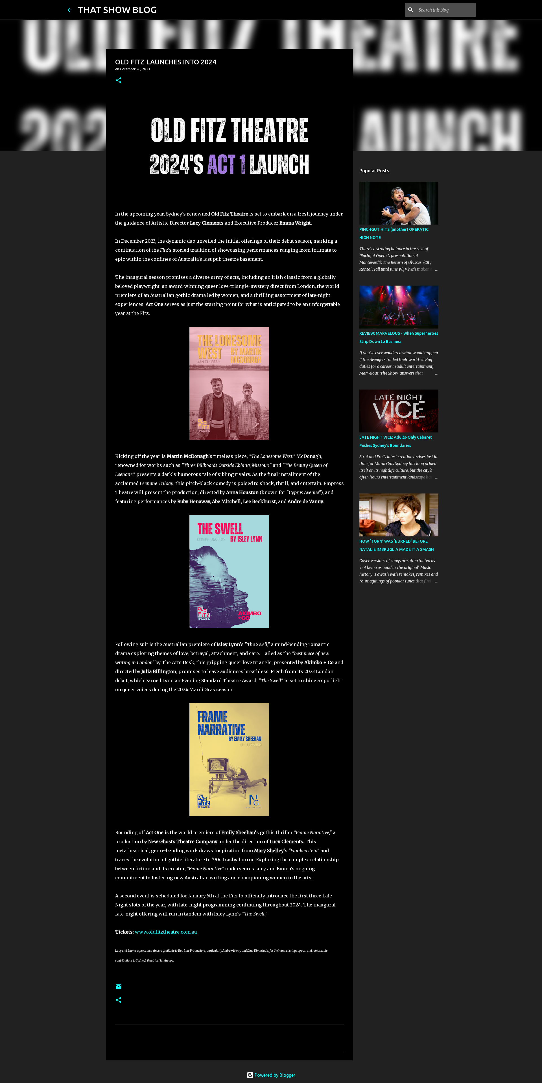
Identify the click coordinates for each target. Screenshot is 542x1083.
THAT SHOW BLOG (117, 10)
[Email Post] (118, 989)
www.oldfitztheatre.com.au (166, 932)
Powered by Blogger (274, 1075)
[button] (118, 80)
